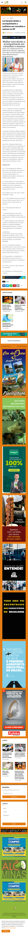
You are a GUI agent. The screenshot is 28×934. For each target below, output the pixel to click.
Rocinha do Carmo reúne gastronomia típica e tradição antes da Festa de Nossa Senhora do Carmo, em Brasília (19, 775)
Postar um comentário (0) (14, 340)
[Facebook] (3, 285)
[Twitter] (7, 285)
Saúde (11, 18)
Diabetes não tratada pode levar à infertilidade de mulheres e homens (20, 307)
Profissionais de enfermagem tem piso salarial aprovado (7, 325)
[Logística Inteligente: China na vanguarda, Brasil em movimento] (20, 748)
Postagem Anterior (6, 346)
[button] (2, 2)
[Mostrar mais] (21, 285)
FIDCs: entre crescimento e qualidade (5, 773)
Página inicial (5, 18)
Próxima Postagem (21, 346)
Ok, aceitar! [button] (6, 931)
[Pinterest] (14, 285)
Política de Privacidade (10, 927)
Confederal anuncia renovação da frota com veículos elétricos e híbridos (7, 755)
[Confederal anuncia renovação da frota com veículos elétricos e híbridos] (7, 748)
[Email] (17, 285)
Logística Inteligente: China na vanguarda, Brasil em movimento (20, 754)
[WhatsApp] (10, 285)
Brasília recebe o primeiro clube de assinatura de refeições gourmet (6, 307)
